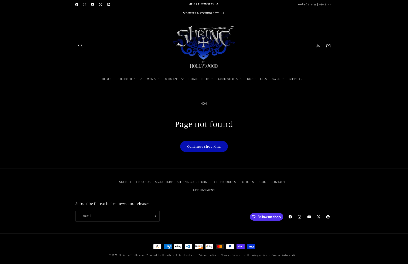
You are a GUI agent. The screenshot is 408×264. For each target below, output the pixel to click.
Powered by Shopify (158, 255)
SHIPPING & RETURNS (193, 182)
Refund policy (185, 255)
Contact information (285, 255)
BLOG (262, 182)
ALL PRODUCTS (225, 182)
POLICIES (247, 182)
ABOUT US (143, 182)
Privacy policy (207, 255)
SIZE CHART (164, 182)
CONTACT (278, 182)
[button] (80, 46)
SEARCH (125, 182)
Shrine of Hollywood (132, 255)
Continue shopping (204, 146)
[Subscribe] (154, 216)
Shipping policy (257, 255)
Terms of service (231, 255)
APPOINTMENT (204, 190)
